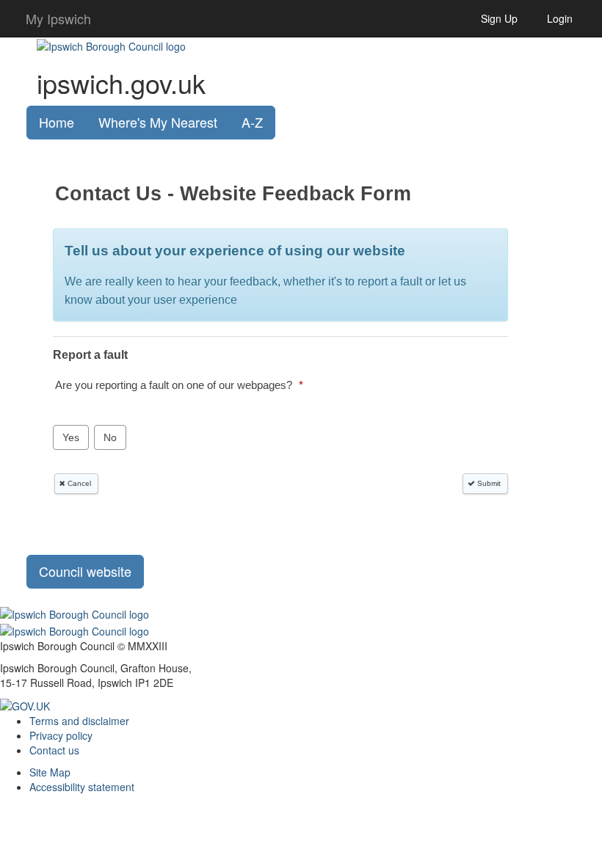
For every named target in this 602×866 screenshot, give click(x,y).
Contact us (54, 750)
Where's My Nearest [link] (157, 121)
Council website (85, 571)
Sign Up (499, 18)
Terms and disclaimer (79, 720)
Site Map (49, 772)
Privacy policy (61, 735)
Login (560, 18)
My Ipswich (58, 18)
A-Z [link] (252, 121)
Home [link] (56, 121)
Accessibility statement (81, 786)
